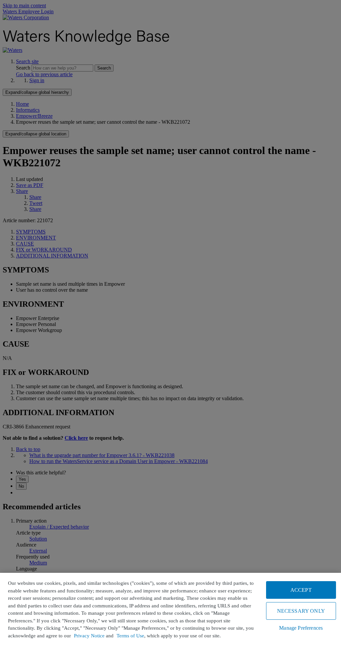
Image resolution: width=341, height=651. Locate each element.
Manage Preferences (301, 628)
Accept (301, 590)
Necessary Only (301, 611)
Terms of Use (130, 635)
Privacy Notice (89, 635)
